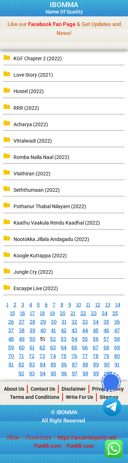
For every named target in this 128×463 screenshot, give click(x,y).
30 (54, 321)
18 (42, 313)
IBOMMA (64, 4)
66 (85, 347)
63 (53, 347)
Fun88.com (47, 446)
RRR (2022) (26, 108)
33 (85, 321)
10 (78, 304)
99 (96, 373)
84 (43, 364)
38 (22, 330)
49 (22, 338)
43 (74, 330)
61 (32, 347)
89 (96, 364)
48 (11, 338)
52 (53, 338)
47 (117, 330)
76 (74, 356)
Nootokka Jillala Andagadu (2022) (51, 239)
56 (95, 338)
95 (53, 373)
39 (32, 330)
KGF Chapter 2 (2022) (38, 58)
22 (83, 313)
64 (63, 347)
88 (85, 364)
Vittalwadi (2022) (33, 141)
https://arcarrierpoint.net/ (87, 437)
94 (43, 373)
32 (74, 321)
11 (88, 304)
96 (64, 373)
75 (63, 356)
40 (43, 330)
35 (106, 321)
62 (42, 347)
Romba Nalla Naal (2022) (41, 157)
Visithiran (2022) (32, 173)
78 (95, 356)
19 (52, 313)
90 (107, 364)
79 (106, 356)
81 (11, 364)
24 (104, 313)
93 (32, 373)
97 (75, 373)
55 (85, 338)
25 (115, 313)
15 (12, 313)
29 (43, 321)
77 (85, 356)
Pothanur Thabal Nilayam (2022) (50, 206)
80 (117, 356)
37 (11, 330)
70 (11, 356)
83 (32, 364)
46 (106, 330)
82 (21, 364)
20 (62, 313)
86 (64, 364)
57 (106, 338)
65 (74, 347)
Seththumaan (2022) (37, 190)
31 (64, 321)
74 (53, 356)
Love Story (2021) (33, 75)
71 (21, 356)
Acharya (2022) (31, 124)
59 (11, 347)
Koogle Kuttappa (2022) (40, 255)
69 (117, 347)
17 (32, 313)
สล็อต (13, 437)
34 (95, 321)
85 (53, 364)
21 (72, 313)
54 (74, 338)
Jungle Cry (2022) (33, 272)
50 (32, 338)
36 (117, 321)
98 (85, 373)
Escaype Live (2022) (36, 288)
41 (53, 330)
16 (22, 313)
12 (97, 304)
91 (116, 364)
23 (94, 313)
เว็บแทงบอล (39, 437)
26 (11, 321)
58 (117, 338)
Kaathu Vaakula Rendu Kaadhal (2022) (57, 223)
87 (75, 364)
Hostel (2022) (29, 91)
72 (31, 356)
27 (22, 321)
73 (42, 356)
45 (95, 330)
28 (32, 321)
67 (95, 347)
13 (107, 304)
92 (21, 373)
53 (63, 338)
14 (117, 304)
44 (85, 330)
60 (22, 347)
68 (106, 347)
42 (63, 330)
